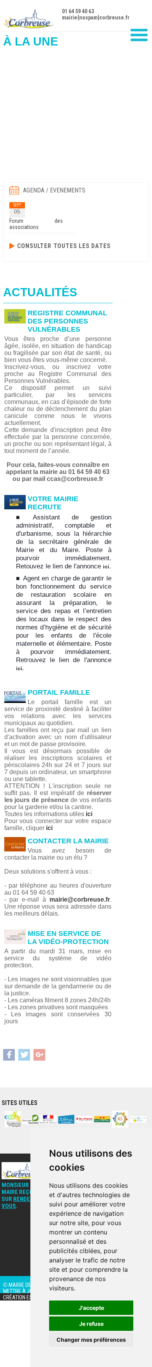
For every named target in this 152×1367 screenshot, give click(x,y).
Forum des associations (36, 224)
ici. (20, 668)
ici (106, 566)
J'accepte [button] (91, 1307)
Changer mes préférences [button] (91, 1339)
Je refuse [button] (91, 1323)
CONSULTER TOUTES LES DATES (64, 246)
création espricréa (27, 1297)
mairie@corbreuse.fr (79, 899)
